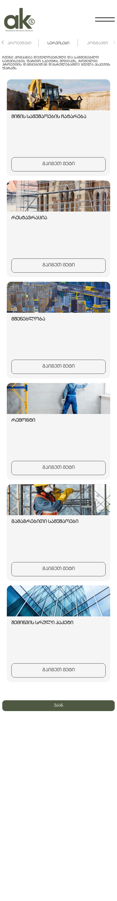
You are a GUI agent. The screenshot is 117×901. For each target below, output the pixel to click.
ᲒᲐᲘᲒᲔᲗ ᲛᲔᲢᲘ (58, 164)
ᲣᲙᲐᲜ (58, 706)
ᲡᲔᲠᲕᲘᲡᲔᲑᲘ (58, 43)
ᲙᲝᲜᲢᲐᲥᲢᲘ (97, 43)
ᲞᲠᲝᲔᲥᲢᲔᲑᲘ (19, 43)
